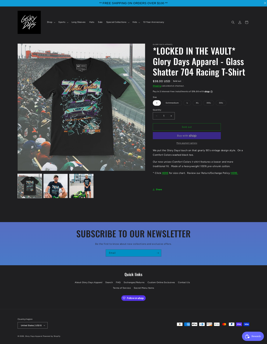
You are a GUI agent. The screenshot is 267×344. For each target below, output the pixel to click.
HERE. (234, 173)
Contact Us (184, 282)
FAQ (118, 282)
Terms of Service (122, 288)
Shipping (157, 86)
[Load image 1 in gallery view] (30, 186)
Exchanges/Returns (134, 282)
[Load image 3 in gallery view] (81, 186)
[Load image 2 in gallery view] (55, 186)
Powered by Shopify (51, 336)
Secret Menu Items (144, 288)
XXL (210, 103)
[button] (51, 22)
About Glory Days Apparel (88, 282)
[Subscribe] (157, 253)
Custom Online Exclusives (161, 282)
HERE (165, 173)
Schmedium (174, 103)
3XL (222, 103)
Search (109, 282)
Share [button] (159, 189)
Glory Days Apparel (33, 336)
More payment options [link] (186, 143)
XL (199, 103)
